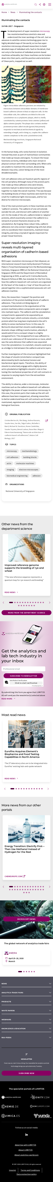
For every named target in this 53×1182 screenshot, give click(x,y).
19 (31, 605)
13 (43, 602)
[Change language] (44, 4)
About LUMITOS (26, 1150)
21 (27, 889)
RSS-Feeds (6, 1038)
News (4, 984)
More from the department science (26, 612)
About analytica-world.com (26, 1155)
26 (40, 889)
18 (29, 605)
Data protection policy (27, 1174)
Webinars (6, 1020)
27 (43, 889)
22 (30, 889)
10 (35, 602)
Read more (7, 698)
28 (24, 892)
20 (34, 605)
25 (38, 889)
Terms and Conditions (30, 1170)
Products (6, 1002)
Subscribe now (26, 1073)
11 (38, 602)
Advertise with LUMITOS (25, 1145)
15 (21, 605)
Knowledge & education (13, 1029)
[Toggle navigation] (49, 4)
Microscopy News (26, 919)
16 (24, 605)
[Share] (40, 4)
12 (40, 602)
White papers (8, 1011)
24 (35, 889)
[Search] (35, 4)
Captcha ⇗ (37, 686)
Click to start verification (26, 683)
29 (26, 892)
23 (33, 889)
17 (26, 605)
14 (18, 605)
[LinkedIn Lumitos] (26, 1134)
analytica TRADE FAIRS (12, 993)
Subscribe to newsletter (23, 675)
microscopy (45, 31)
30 (29, 892)
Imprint (12, 1170)
